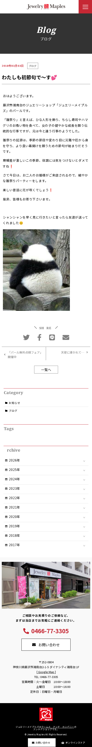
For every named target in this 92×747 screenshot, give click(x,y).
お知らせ (14, 403)
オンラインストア (75, 742)
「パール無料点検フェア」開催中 (24, 354)
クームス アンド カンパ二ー (57, 726)
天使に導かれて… (72, 352)
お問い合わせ (43, 742)
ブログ (13, 410)
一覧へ (46, 369)
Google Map (46, 672)
